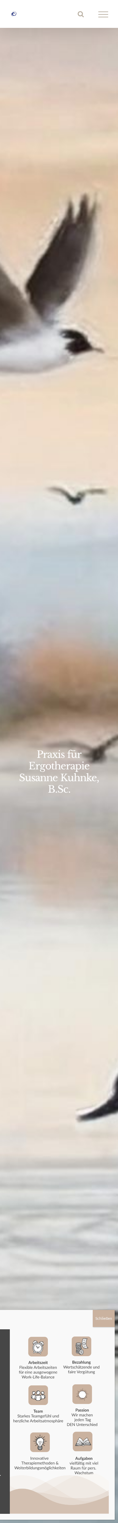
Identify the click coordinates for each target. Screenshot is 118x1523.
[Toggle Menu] (103, 14)
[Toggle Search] (81, 14)
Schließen (103, 1318)
